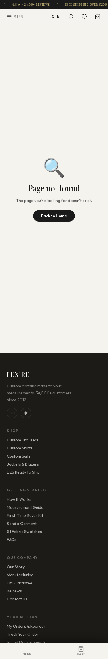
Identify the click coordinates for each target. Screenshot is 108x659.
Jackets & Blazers (23, 464)
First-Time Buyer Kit (25, 515)
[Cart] (97, 16)
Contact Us (17, 599)
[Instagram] (12, 413)
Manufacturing (20, 574)
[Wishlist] (84, 16)
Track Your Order (23, 634)
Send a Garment (22, 523)
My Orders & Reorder (26, 626)
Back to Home (54, 216)
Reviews (14, 591)
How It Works (19, 499)
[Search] (71, 16)
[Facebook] (26, 413)
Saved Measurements (26, 642)
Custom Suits (19, 456)
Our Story (16, 566)
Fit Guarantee (19, 583)
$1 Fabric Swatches (24, 531)
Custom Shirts (20, 448)
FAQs (11, 539)
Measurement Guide (25, 507)
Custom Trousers (23, 440)
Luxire (54, 16)
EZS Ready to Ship (23, 472)
